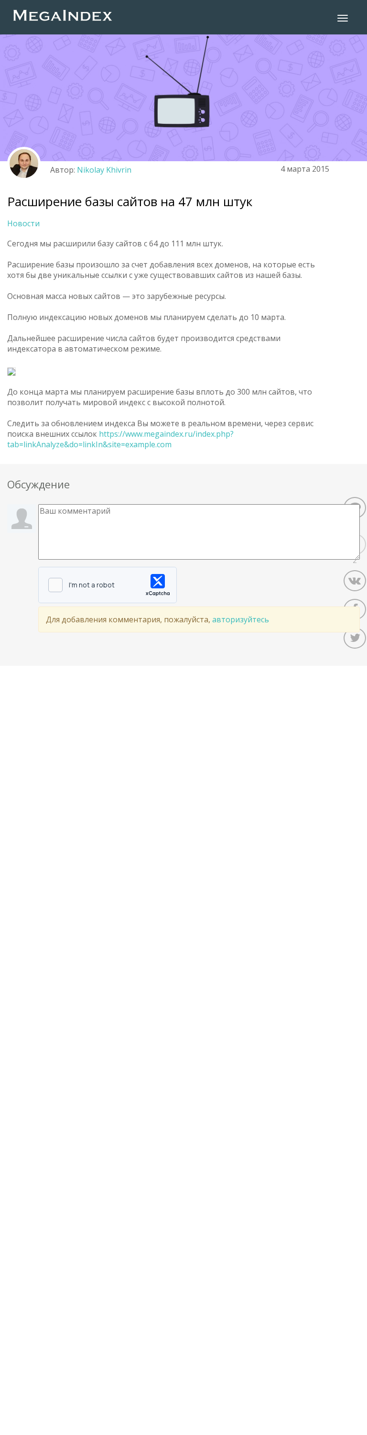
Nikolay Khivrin (104, 170)
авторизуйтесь (240, 619)
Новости (23, 223)
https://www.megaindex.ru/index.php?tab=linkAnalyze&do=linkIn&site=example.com (120, 439)
